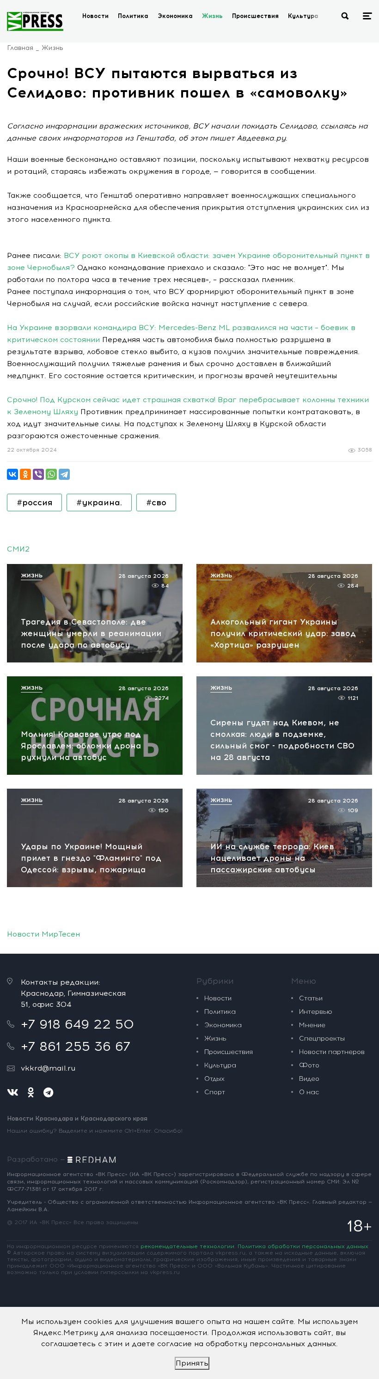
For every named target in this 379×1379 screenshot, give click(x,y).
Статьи (311, 998)
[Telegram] (64, 474)
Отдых (214, 1079)
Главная (20, 48)
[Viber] (38, 474)
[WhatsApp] (51, 474)
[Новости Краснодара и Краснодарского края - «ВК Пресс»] (35, 21)
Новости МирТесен (43, 934)
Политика (133, 15)
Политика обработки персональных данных (303, 1246)
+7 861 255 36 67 (75, 1046)
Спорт (214, 1092)
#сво (156, 502)
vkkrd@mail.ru (48, 1068)
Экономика (175, 15)
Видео (309, 1079)
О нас (309, 1092)
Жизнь (212, 15)
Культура (303, 15)
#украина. (99, 502)
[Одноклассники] (25, 474)
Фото (309, 1065)
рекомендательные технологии (187, 1246)
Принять (192, 1363)
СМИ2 (18, 549)
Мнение (312, 1025)
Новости (95, 15)
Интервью (315, 1012)
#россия (34, 502)
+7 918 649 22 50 (77, 1024)
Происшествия (255, 15)
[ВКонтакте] (12, 474)
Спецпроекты (322, 1038)
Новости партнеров (332, 1052)
